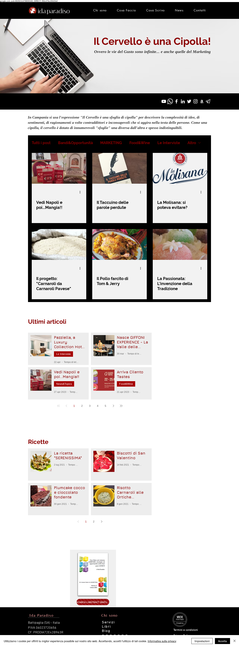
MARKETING (111, 143)
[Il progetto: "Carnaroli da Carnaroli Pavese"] (59, 244)
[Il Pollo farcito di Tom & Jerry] (119, 244)
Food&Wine (139, 143)
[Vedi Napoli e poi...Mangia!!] (59, 168)
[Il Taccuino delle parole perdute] (119, 168)
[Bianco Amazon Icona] (202, 101)
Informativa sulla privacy (162, 641)
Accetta (222, 641)
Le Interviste (168, 143)
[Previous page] (66, 405)
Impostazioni (202, 641)
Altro (191, 143)
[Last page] (121, 405)
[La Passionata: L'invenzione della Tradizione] (180, 244)
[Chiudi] (234, 641)
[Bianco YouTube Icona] (164, 101)
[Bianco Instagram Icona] (195, 101)
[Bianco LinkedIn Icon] (183, 101)
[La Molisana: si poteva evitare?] (180, 168)
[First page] (58, 405)
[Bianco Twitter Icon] (189, 101)
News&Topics (64, 383)
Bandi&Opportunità (75, 143)
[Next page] (113, 405)
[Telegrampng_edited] (208, 101)
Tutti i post (41, 143)
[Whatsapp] (170, 101)
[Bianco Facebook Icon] (176, 101)
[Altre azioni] (81, 192)
